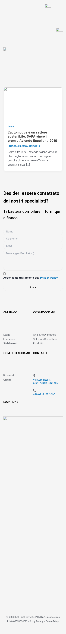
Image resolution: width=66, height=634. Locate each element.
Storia (6, 334)
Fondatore (9, 339)
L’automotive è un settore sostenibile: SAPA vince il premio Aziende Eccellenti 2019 (32, 136)
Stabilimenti (10, 343)
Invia (33, 287)
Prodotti (38, 343)
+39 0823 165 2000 (44, 394)
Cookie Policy (52, 621)
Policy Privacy (36, 621)
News (11, 126)
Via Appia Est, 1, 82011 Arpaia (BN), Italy (45, 381)
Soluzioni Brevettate (45, 339)
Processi (8, 375)
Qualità (7, 379)
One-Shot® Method (44, 334)
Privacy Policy (49, 277)
